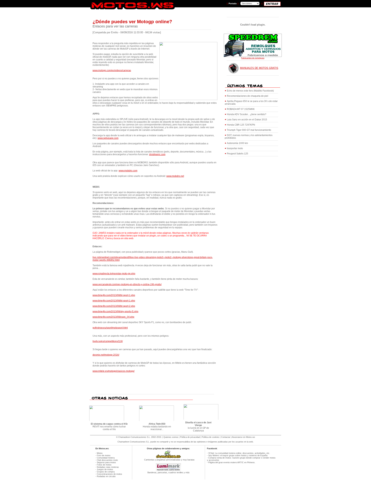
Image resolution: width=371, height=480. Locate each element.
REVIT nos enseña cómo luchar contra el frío (109, 427)
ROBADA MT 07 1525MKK (241, 109)
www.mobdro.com (128, 170)
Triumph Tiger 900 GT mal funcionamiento (249, 130)
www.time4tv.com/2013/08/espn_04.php (113, 317)
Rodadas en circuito (106, 476)
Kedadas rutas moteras (108, 467)
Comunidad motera (106, 458)
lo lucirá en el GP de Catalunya (198, 426)
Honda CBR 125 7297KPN (241, 124)
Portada (233, 3)
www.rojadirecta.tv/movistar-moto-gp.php (114, 273)
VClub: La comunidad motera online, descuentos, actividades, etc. (239, 453)
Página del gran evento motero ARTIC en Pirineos (231, 462)
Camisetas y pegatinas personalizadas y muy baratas (168, 460)
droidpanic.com (157, 154)
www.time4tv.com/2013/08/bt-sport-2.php (114, 306)
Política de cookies (210, 437)
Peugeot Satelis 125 (237, 153)
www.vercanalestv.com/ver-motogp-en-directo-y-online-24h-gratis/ (127, 284)
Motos (100, 453)
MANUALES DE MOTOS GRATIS (259, 68)
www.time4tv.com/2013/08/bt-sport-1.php (114, 295)
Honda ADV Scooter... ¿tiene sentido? (246, 114)
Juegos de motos (105, 469)
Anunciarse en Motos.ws (243, 437)
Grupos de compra (106, 472)
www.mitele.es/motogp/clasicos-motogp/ (113, 371)
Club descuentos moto (107, 460)
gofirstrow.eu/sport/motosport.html (110, 327)
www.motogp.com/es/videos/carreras (112, 70)
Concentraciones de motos (109, 474)
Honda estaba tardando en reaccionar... (157, 427)
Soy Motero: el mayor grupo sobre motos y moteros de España (237, 455)
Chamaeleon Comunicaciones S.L (134, 437)
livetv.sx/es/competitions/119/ (108, 341)
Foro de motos (104, 455)
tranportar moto (235, 148)
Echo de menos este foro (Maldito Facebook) (250, 90)
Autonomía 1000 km (237, 143)
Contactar (225, 437)
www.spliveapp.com (108, 138)
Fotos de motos (104, 465)
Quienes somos (170, 437)
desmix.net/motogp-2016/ (106, 354)
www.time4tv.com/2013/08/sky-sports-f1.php (115, 311)
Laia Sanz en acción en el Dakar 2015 (247, 119)
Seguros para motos (106, 462)
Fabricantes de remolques (252, 58)
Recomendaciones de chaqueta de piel (247, 96)
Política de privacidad (190, 437)
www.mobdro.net (175, 176)
